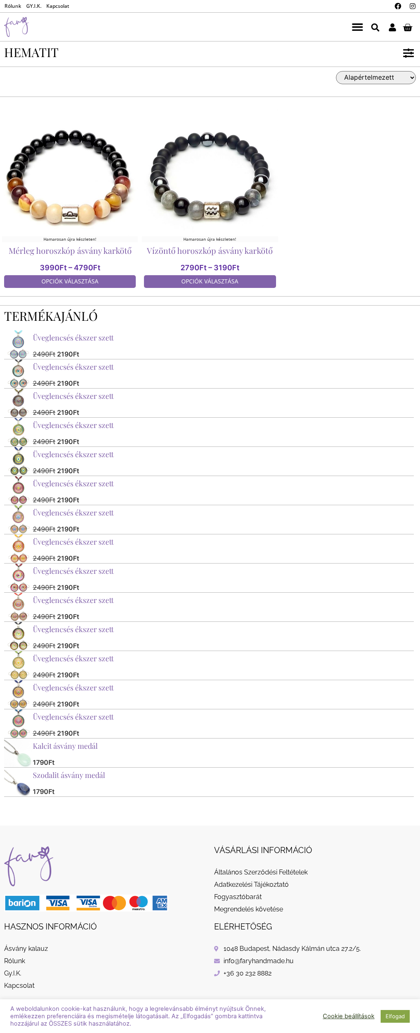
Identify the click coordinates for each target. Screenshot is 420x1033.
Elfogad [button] (395, 1016)
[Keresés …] (375, 27)
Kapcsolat (57, 5)
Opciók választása (69, 281)
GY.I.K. (33, 5)
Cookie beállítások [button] (348, 1016)
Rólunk (13, 5)
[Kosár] (407, 27)
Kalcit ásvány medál (65, 746)
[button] (357, 27)
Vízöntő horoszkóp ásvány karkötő (210, 250)
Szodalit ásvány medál (69, 775)
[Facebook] (398, 6)
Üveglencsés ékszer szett (73, 338)
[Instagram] (412, 6)
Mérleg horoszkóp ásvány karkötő (70, 250)
